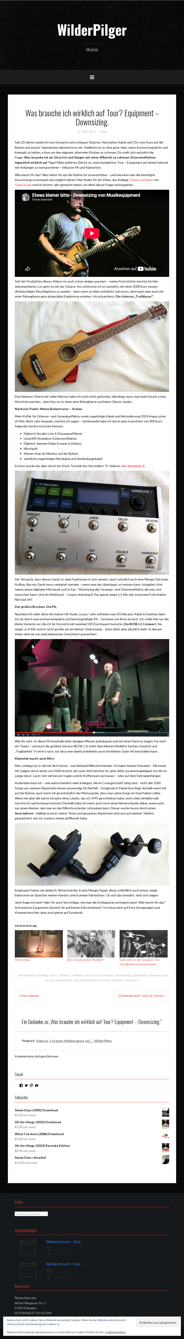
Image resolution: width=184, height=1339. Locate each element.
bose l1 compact (102, 975)
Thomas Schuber (141, 180)
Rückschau (22, 960)
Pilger (103, 131)
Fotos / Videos (59, 975)
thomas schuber (112, 980)
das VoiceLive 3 (132, 466)
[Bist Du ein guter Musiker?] (91, 943)
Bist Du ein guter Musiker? (85, 960)
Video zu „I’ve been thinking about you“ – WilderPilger (74, 1041)
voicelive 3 (131, 980)
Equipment (139, 975)
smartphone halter (86, 980)
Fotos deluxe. (30, 995)
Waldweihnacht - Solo (63, 1241)
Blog (45, 975)
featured (155, 975)
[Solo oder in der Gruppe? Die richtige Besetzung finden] (144, 943)
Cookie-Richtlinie (115, 1332)
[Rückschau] (39, 943)
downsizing (123, 975)
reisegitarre (64, 980)
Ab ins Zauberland (27, 1222)
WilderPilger (92, 29)
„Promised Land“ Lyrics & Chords (140, 995)
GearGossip (23, 185)
